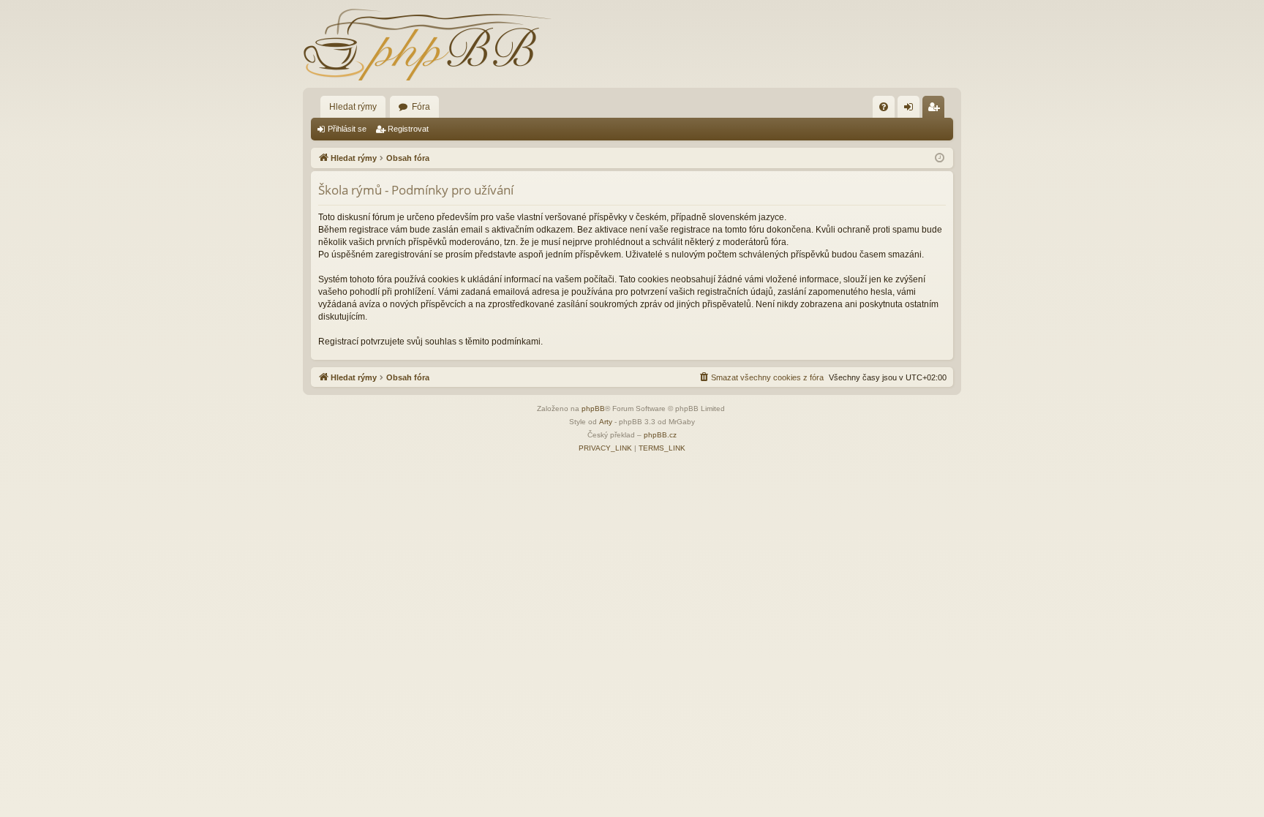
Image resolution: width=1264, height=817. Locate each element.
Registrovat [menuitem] (936, 110)
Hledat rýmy (353, 107)
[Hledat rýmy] (427, 44)
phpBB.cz (660, 435)
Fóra (421, 107)
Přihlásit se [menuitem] (911, 110)
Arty (605, 422)
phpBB (593, 408)
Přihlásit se (347, 128)
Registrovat (408, 128)
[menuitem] (884, 107)
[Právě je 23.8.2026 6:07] (939, 158)
